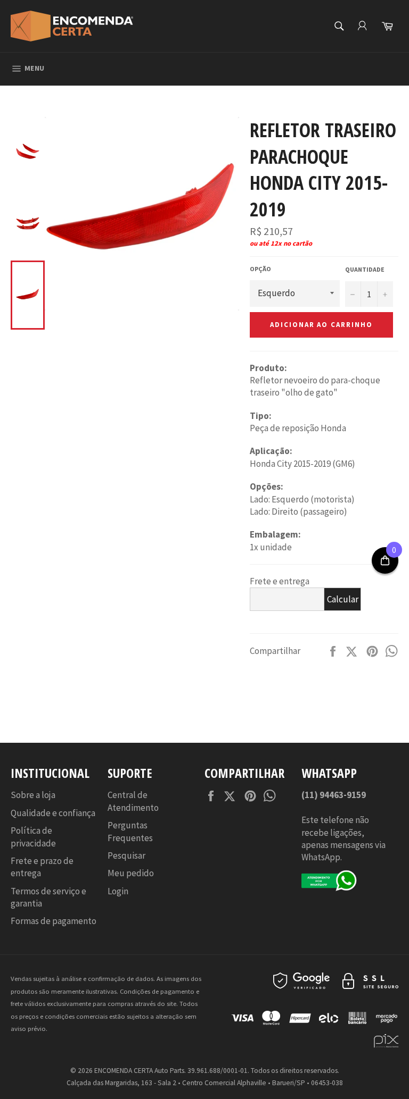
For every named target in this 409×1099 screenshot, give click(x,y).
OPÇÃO (260, 269)
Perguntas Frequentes (130, 831)
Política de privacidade (33, 837)
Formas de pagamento (53, 921)
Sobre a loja (33, 795)
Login (118, 891)
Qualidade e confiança (53, 813)
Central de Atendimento (133, 801)
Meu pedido (131, 873)
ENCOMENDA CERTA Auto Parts (139, 1070)
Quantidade (365, 269)
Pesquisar (126, 855)
